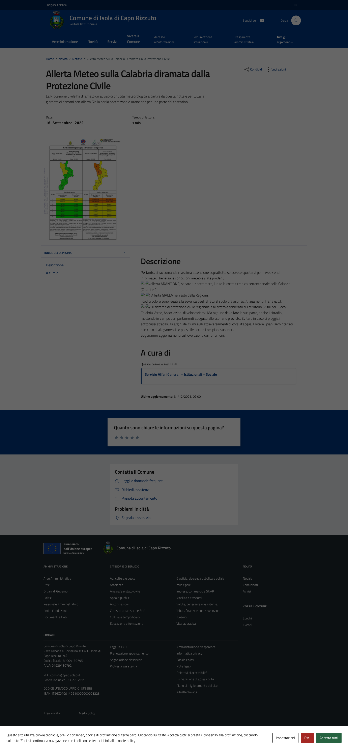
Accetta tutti (329, 738)
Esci (307, 738)
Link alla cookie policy (119, 740)
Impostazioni (285, 738)
